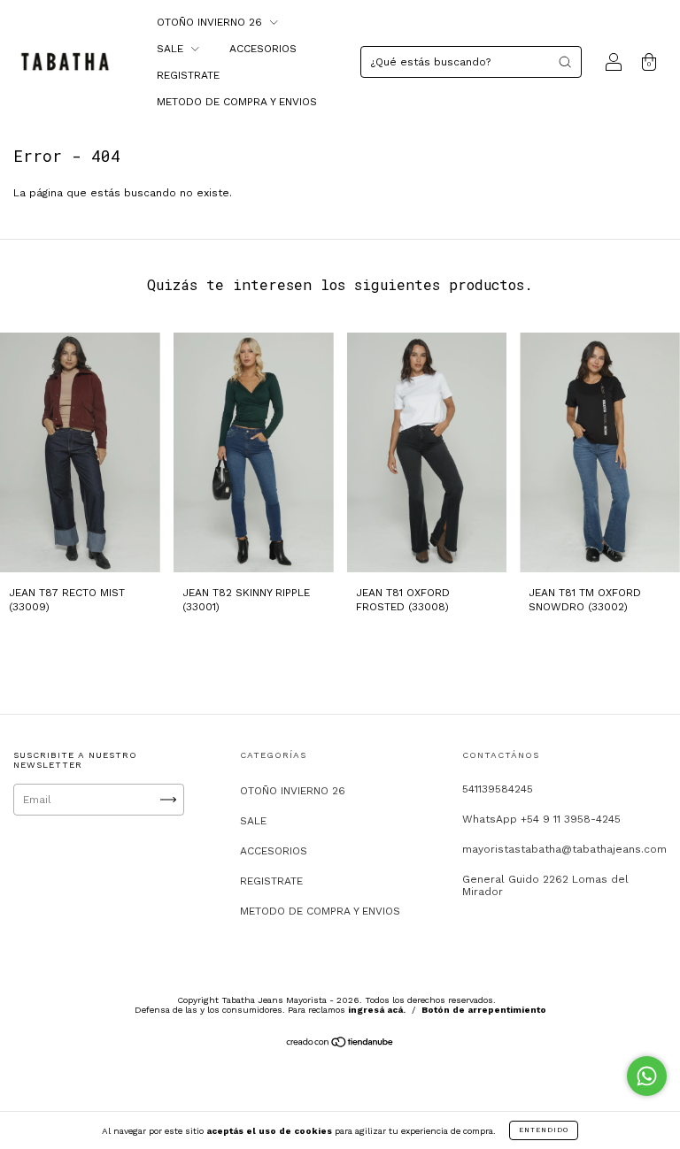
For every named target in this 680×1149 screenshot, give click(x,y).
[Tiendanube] (340, 1044)
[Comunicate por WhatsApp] (647, 1076)
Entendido (543, 1130)
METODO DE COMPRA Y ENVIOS (237, 102)
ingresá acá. (377, 1010)
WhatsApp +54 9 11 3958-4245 (541, 819)
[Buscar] (565, 62)
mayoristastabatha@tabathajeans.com (564, 849)
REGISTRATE (188, 75)
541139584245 (497, 789)
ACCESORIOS (263, 48)
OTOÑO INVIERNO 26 (211, 22)
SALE (172, 48)
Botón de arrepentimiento (483, 1010)
